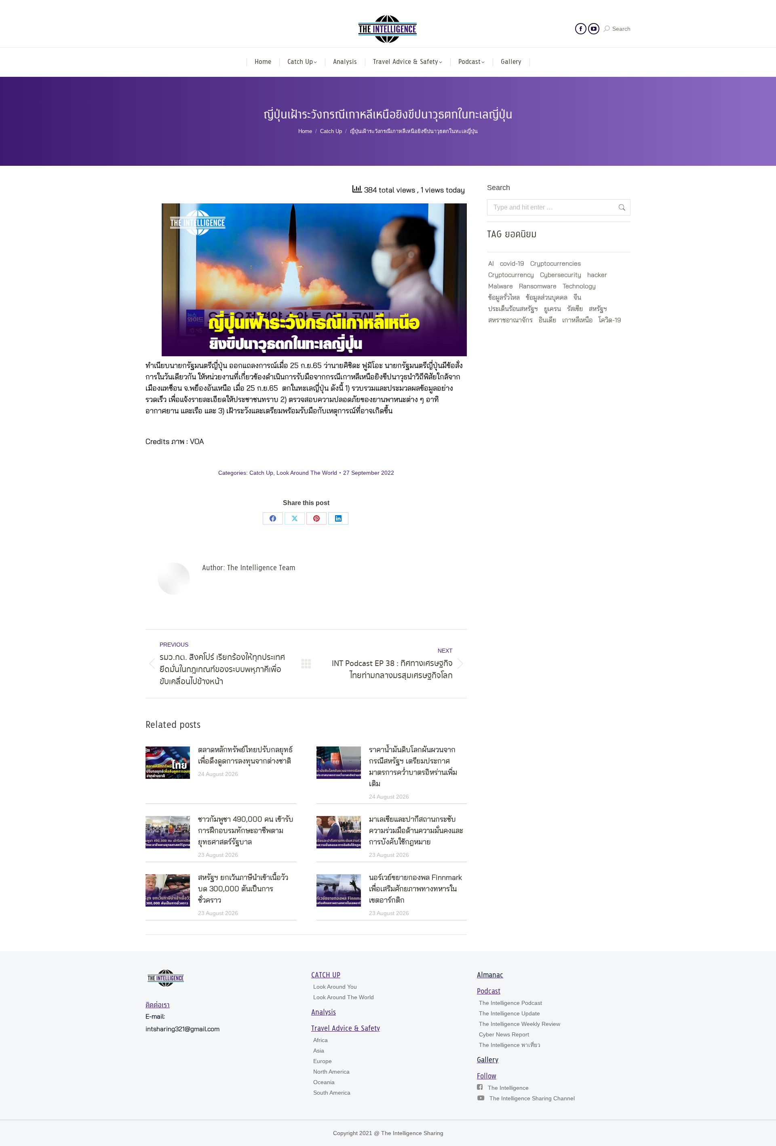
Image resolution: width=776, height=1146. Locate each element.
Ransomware (538, 286)
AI (491, 263)
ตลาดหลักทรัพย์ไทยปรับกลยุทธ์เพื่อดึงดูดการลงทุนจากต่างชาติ (245, 755)
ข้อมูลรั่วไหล (504, 297)
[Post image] (168, 762)
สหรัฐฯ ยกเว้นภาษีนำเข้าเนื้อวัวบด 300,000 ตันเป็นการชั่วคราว (243, 889)
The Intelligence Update (509, 1013)
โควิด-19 (610, 320)
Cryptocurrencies (555, 263)
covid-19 (512, 263)
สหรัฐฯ (598, 309)
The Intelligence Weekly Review (519, 1024)
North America (331, 1071)
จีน (577, 297)
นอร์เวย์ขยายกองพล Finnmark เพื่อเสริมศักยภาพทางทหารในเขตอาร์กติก (415, 889)
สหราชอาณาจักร (510, 320)
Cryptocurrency (511, 275)
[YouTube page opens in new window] (593, 28)
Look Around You (335, 986)
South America (331, 1092)
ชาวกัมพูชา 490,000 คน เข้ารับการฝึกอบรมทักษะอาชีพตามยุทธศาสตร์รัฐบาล (245, 831)
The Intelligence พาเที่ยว (509, 1045)
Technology (579, 286)
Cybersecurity (560, 275)
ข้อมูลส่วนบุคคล (546, 297)
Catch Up (261, 472)
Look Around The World (306, 472)
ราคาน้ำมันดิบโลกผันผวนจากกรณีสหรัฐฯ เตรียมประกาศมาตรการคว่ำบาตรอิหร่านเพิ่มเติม (413, 767)
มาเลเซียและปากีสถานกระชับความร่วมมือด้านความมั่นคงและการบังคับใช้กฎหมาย (416, 831)
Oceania (324, 1082)
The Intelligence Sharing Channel (532, 1098)
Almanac (490, 975)
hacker (597, 275)
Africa (320, 1040)
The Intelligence (508, 1088)
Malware (500, 286)
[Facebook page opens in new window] (580, 28)
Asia (318, 1050)
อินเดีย (547, 320)
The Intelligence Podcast (510, 1003)
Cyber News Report (504, 1034)
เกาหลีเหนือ (577, 320)
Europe (322, 1061)
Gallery (487, 1060)
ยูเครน (552, 309)
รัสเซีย (575, 309)
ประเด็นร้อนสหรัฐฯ (513, 309)
